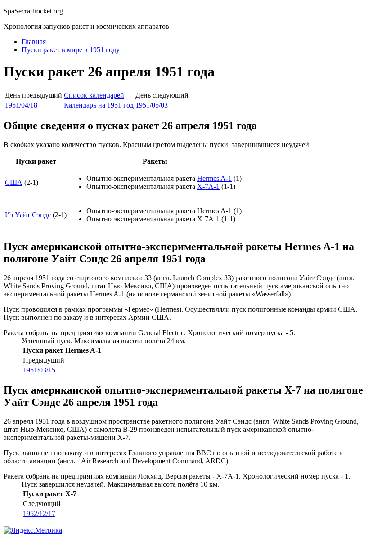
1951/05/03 (151, 105)
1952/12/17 (39, 513)
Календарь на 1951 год (99, 105)
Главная (34, 41)
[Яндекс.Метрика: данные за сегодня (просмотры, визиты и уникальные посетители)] (33, 530)
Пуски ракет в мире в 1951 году (71, 50)
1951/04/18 (21, 105)
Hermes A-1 (214, 178)
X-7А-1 (208, 186)
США (13, 182)
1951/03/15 (39, 370)
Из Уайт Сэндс (28, 215)
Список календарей (94, 95)
